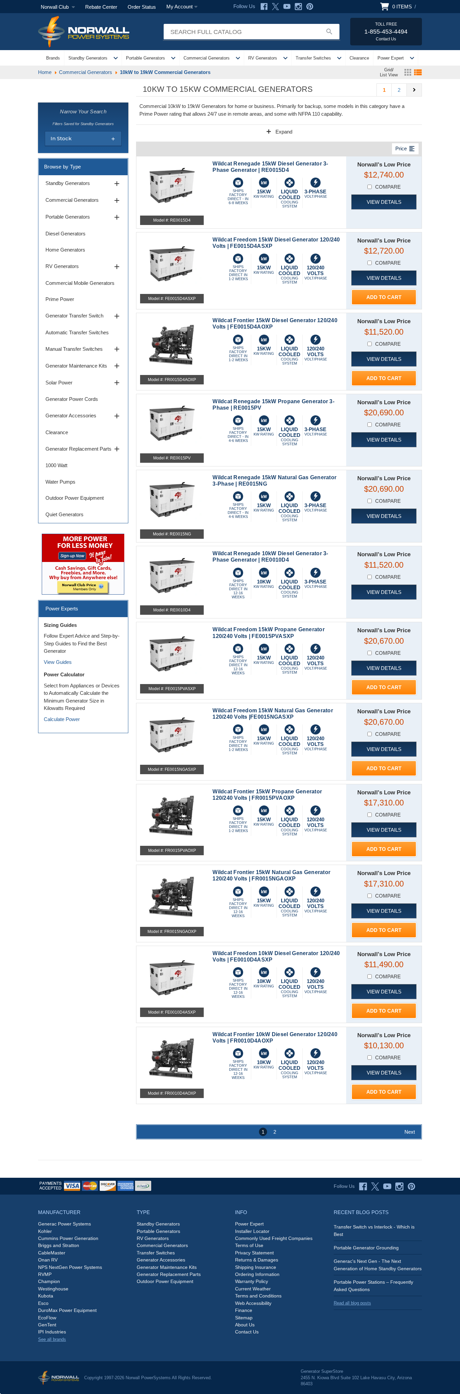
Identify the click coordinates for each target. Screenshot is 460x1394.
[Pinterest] (310, 6)
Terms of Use (249, 1245)
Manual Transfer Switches (83, 349)
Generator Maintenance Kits (83, 366)
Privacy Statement (254, 1252)
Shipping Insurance (255, 1267)
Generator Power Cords (71, 399)
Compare (388, 186)
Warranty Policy (251, 1281)
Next (409, 1132)
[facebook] (363, 1186)
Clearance (359, 58)
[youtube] (387, 1186)
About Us (245, 1324)
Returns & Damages (256, 1260)
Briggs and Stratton (58, 1245)
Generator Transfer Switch (83, 316)
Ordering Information (257, 1274)
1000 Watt (56, 465)
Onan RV (48, 1260)
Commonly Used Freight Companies (274, 1238)
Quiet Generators (64, 514)
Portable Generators (145, 58)
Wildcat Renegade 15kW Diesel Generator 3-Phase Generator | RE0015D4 (270, 167)
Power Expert (390, 58)
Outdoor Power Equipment (74, 498)
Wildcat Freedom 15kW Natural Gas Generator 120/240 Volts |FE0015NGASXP (272, 714)
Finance (243, 1310)
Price (405, 148)
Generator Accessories (83, 416)
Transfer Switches (313, 58)
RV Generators (262, 58)
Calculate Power (62, 719)
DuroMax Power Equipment (67, 1310)
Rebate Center (101, 7)
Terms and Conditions (258, 1295)
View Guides (58, 662)
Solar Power (83, 383)
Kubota (45, 1295)
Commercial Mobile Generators (79, 283)
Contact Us (247, 1331)
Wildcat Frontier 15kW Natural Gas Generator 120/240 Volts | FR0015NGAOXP (271, 875)
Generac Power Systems (64, 1224)
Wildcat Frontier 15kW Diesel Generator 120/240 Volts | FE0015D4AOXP (274, 323)
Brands (53, 58)
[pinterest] (411, 1186)
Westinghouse (53, 1288)
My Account (179, 6)
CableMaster (51, 1252)
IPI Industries (52, 1331)
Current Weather (253, 1288)
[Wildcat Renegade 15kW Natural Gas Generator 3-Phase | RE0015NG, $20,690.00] (172, 499)
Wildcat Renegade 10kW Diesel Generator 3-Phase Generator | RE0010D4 (270, 557)
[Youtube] (287, 6)
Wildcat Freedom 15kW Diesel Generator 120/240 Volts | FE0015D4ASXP (276, 243)
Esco (43, 1303)
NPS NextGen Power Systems (70, 1267)
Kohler (45, 1231)
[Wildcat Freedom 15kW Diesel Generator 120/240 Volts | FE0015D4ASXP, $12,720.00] (172, 264)
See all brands (52, 1339)
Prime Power (59, 299)
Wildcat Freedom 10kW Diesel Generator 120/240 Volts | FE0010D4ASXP (276, 956)
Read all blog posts (352, 1303)
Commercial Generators (207, 58)
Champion (49, 1281)
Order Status (142, 7)
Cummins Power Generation (68, 1238)
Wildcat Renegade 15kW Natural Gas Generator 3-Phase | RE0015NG (274, 481)
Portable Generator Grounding (366, 1247)
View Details (384, 202)
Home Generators (65, 250)
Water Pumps (60, 482)
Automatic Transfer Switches (77, 332)
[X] (275, 6)
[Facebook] (264, 6)
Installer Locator (252, 1231)
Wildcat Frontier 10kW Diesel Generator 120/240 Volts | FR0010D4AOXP (274, 1037)
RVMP (45, 1274)
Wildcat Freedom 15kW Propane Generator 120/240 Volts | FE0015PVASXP (268, 633)
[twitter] (375, 1186)
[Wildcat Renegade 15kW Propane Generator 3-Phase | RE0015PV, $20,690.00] (172, 423)
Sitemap (244, 1317)
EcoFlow (47, 1317)
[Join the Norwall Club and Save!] (83, 563)
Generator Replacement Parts (83, 449)
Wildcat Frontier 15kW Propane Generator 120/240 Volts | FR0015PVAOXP (267, 795)
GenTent (47, 1324)
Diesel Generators (65, 233)
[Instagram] (298, 6)
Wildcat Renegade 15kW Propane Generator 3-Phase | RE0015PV (273, 405)
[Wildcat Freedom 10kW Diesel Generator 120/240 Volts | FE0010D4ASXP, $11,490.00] (172, 978)
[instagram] (399, 1186)
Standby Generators (87, 58)
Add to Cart (383, 297)
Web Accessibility (253, 1303)
